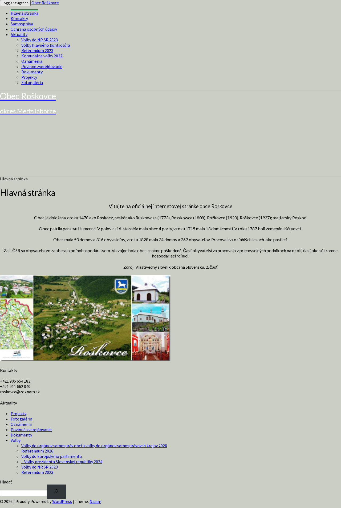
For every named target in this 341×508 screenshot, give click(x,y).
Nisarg (96, 501)
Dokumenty (32, 71)
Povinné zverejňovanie (41, 66)
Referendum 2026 (37, 451)
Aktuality (19, 34)
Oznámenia (31, 61)
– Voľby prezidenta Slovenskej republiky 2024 (61, 461)
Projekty (29, 77)
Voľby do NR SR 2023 (39, 39)
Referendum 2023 (37, 50)
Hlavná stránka (24, 13)
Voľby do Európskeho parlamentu (51, 456)
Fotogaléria (32, 82)
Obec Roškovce (45, 2)
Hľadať (6, 482)
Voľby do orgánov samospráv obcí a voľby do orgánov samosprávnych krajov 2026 (94, 445)
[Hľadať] (56, 492)
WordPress (62, 501)
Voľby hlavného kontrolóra (45, 45)
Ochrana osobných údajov (34, 29)
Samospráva (22, 23)
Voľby (16, 440)
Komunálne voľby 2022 (41, 55)
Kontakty (19, 18)
